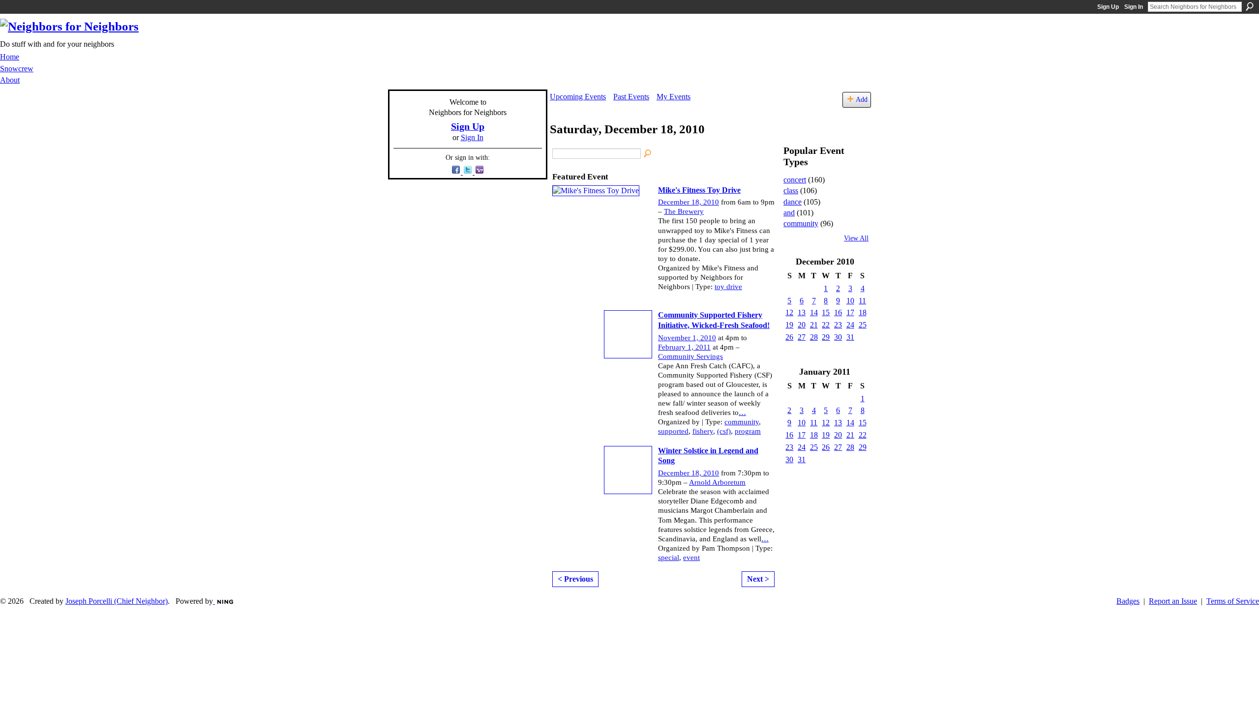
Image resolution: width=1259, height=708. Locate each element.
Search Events (648, 153)
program (748, 431)
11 (862, 300)
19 (789, 325)
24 (850, 325)
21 (814, 325)
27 (802, 337)
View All (856, 238)
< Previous (575, 579)
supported (673, 431)
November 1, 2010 (687, 338)
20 (802, 325)
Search (1250, 6)
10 (850, 300)
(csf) (724, 431)
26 (789, 337)
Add (862, 99)
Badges (1127, 601)
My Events (673, 96)
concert (794, 180)
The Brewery (684, 211)
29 (826, 337)
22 (826, 325)
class (790, 190)
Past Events (631, 96)
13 (802, 312)
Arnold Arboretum (717, 482)
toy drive (728, 287)
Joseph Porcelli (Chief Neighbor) (116, 601)
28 (814, 337)
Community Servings (690, 356)
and (789, 212)
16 (838, 312)
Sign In (1133, 6)
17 (850, 312)
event (691, 557)
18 (863, 312)
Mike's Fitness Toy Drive (699, 190)
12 (789, 312)
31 (850, 337)
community (741, 422)
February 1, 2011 (684, 347)
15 (826, 312)
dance (792, 202)
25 (863, 325)
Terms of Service (1232, 601)
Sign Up (1108, 6)
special (668, 557)
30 (838, 337)
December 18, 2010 (688, 202)
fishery (702, 431)
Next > (758, 579)
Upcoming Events (578, 96)
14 (814, 312)
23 (838, 325)
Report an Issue (1173, 601)
